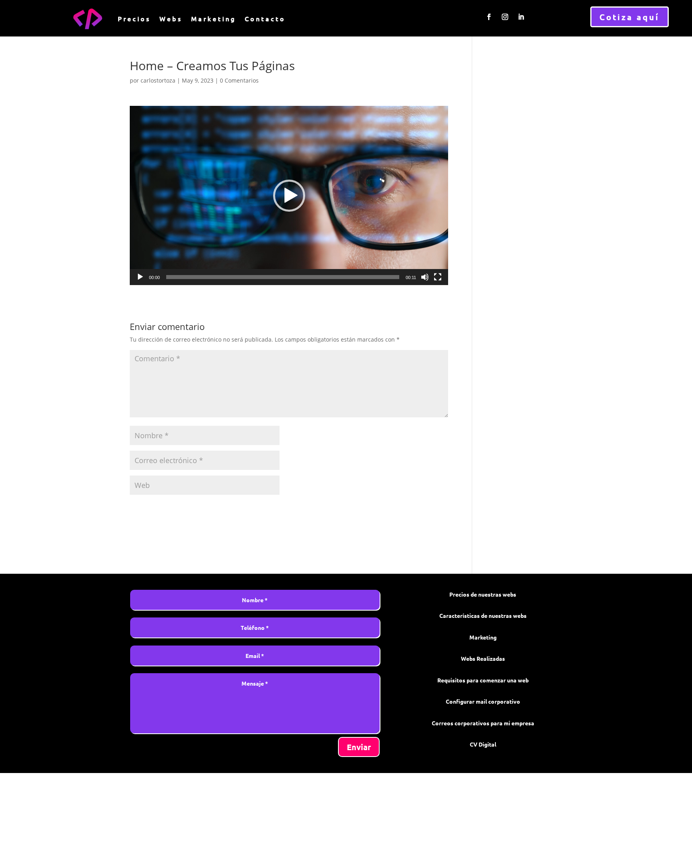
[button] (289, 196)
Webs (170, 18)
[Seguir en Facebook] (489, 16)
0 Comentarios (239, 80)
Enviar (359, 747)
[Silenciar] (425, 277)
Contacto (265, 18)
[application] (289, 195)
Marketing (213, 18)
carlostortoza (158, 80)
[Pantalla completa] (438, 277)
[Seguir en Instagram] (505, 16)
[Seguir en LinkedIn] (521, 16)
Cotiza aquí (629, 17)
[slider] (282, 277)
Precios (134, 18)
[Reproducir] (140, 277)
